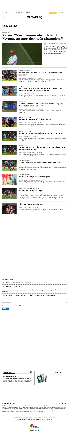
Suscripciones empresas (33, 419)
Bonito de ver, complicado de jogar (35, 119)
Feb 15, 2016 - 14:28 (32, 136)
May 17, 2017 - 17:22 (28, 93)
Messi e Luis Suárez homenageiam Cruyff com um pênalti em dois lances (42, 148)
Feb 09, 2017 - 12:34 (37, 109)
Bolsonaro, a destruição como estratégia (18, 283)
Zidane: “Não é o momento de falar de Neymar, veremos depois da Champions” (32, 37)
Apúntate (5, 308)
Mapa (53, 417)
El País (20, 93)
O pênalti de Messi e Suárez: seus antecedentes (40, 133)
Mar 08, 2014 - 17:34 (33, 207)
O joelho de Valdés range (30, 191)
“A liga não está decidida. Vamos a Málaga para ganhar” (40, 74)
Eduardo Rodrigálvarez (25, 109)
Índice (43, 419)
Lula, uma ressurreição (13, 286)
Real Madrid (5, 32)
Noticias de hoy (48, 419)
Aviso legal (30, 417)
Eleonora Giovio (48, 43)
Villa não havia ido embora (31, 204)
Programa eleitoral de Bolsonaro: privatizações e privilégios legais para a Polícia (30, 295)
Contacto (16, 417)
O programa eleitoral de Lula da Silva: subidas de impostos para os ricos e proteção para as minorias (31, 291)
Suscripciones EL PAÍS (22, 419)
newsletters (6, 303)
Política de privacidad (47, 417)
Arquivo (39, 372)
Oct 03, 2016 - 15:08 (36, 122)
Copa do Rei (22, 101)
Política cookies (37, 417)
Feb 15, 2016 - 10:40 (36, 166)
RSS (40, 419)
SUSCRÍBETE (53, 13)
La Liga (21, 86)
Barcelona (22, 145)
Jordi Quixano (22, 152)
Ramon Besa (22, 166)
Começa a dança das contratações (34, 177)
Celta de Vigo (10, 25)
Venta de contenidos (23, 417)
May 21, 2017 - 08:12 (36, 78)
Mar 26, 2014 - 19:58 (36, 194)
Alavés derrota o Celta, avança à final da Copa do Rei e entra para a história (41, 105)
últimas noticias (7, 279)
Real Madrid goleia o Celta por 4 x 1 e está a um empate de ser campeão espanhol (40, 89)
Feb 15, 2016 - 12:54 (37, 152)
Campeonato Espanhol (25, 70)
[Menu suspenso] (3, 17)
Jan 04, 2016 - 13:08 (37, 180)
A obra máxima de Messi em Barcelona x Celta (40, 163)
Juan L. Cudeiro (23, 122)
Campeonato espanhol (25, 131)
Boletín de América (9, 376)
